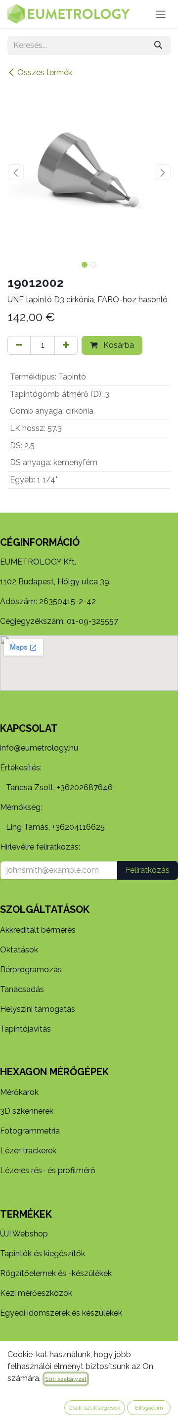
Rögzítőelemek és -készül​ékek (56, 1273)
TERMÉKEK (26, 1214)
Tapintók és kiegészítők (42, 1253)
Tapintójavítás (25, 1029)
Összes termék (44, 72)
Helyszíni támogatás (37, 1009)
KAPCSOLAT (29, 728)
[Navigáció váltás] (161, 14)
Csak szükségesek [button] (95, 1407)
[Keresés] (158, 45)
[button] (15, 172)
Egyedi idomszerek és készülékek (61, 1313)
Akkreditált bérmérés (38, 930)
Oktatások (19, 949)
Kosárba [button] (117, 345)
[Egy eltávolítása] (19, 345)
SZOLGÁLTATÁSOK (44, 909)
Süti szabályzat (66, 1379)
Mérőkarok (19, 1092)
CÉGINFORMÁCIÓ (40, 542)
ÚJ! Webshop (24, 1233)
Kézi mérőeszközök (36, 1293)
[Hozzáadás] (66, 345)
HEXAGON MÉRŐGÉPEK (54, 1072)
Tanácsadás (22, 989)
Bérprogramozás (31, 969)
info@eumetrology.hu (39, 748)
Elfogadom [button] (149, 1407)
